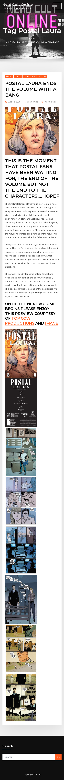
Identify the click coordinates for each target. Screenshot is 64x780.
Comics (18, 76)
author (9, 76)
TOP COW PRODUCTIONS (19, 321)
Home (32, 38)
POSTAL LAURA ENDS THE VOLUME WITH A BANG (33, 42)
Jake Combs (29, 76)
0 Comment (49, 101)
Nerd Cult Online (17, 4)
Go (58, 756)
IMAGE (51, 323)
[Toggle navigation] (57, 6)
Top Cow (41, 76)
